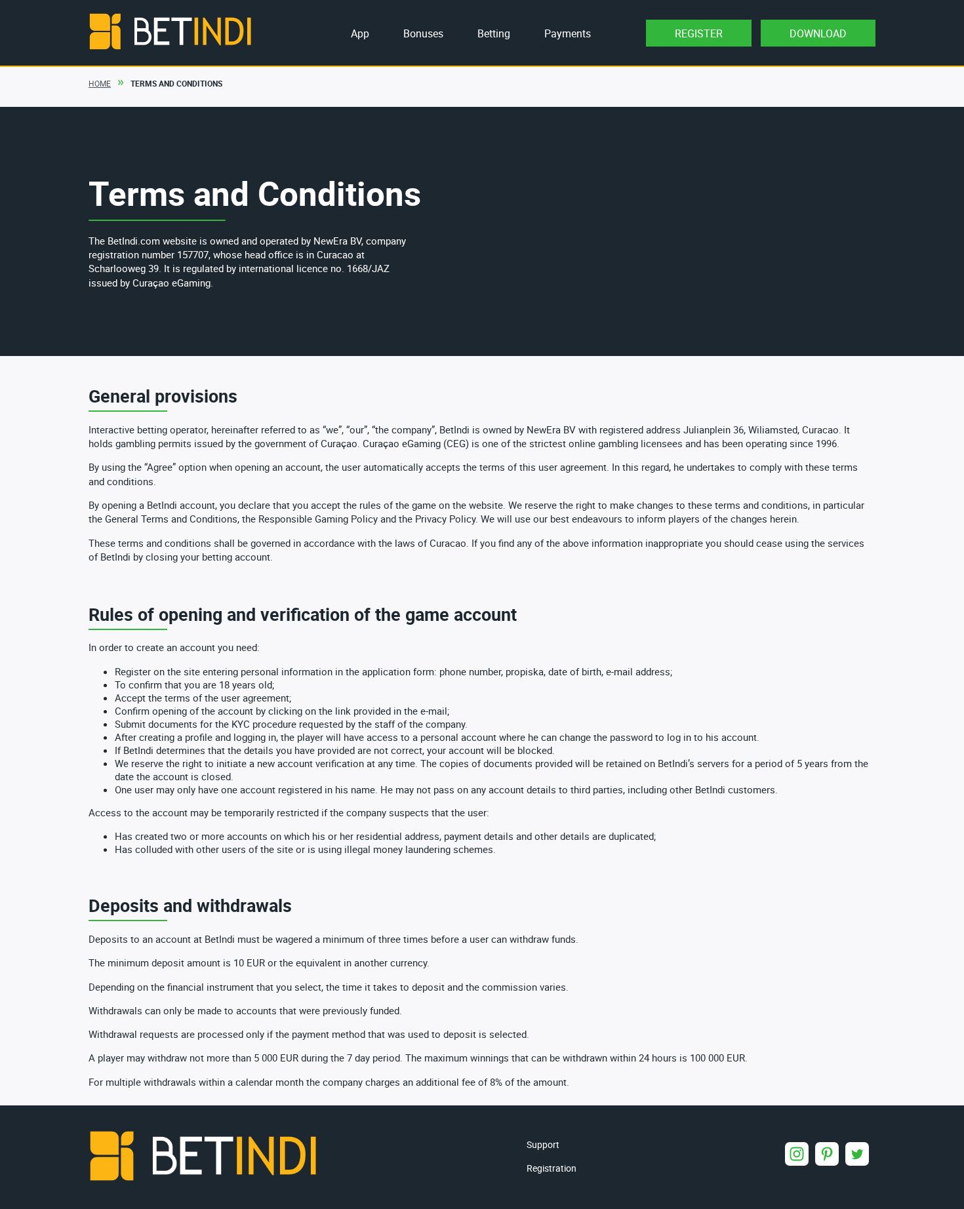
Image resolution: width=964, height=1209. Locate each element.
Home (100, 83)
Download (818, 33)
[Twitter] (857, 1154)
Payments (567, 33)
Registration (551, 1168)
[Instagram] (797, 1154)
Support (543, 1144)
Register (699, 33)
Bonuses (423, 33)
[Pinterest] (827, 1154)
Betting (493, 33)
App (360, 33)
